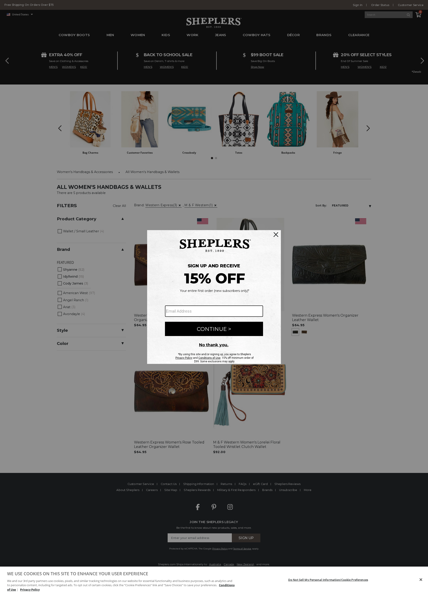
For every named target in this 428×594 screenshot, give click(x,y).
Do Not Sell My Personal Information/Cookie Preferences (328, 580)
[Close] (421, 580)
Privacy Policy (30, 589)
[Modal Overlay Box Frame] (214, 297)
